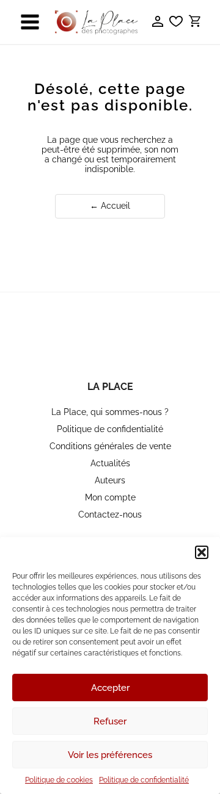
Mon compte (110, 497)
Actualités (110, 463)
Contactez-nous (110, 514)
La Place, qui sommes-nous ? (110, 412)
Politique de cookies (59, 780)
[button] (202, 552)
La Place (110, 386)
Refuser (110, 721)
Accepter (110, 687)
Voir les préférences (110, 754)
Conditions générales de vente (110, 446)
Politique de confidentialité (144, 780)
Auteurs (110, 480)
